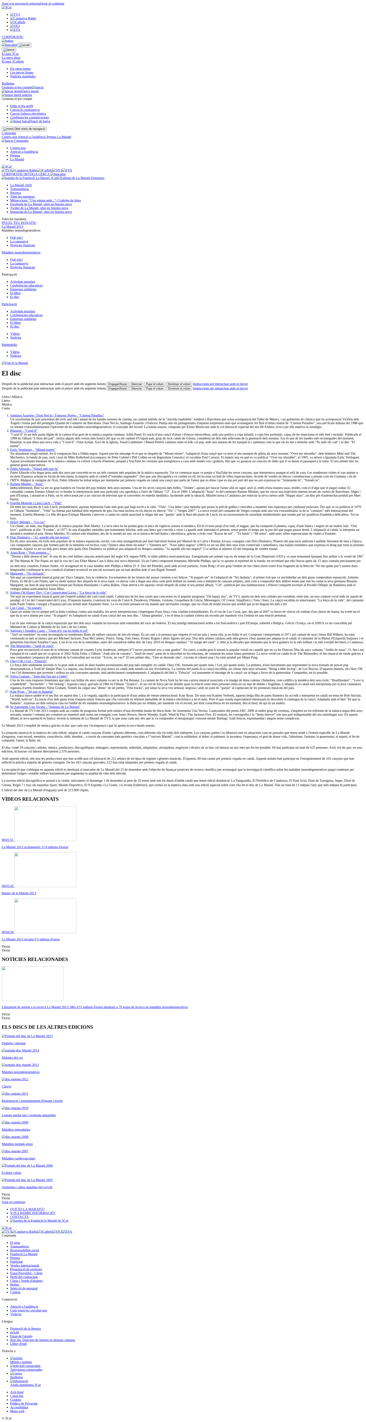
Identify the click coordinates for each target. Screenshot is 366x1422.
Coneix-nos (10, 137)
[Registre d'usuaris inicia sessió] (24, 45)
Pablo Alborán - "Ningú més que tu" (34, 469)
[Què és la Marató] (15, 363)
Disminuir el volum (179, 384)
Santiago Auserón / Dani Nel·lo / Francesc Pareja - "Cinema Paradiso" (57, 415)
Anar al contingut (52, 3)
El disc (14, 297)
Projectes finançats (22, 245)
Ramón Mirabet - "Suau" (27, 484)
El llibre (15, 293)
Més (45, 200)
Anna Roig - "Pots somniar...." (30, 552)
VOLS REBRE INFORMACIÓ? (32, 1213)
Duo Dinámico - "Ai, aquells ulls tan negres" (40, 537)
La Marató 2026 (21, 185)
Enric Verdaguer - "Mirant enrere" (33, 449)
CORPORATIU (13, 37)
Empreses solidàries (23, 289)
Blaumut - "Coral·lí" (23, 430)
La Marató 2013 (12, 226)
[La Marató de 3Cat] (53, 178)
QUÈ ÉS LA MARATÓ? (27, 1209)
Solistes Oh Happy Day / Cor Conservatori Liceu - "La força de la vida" (58, 592)
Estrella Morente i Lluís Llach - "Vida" (36, 503)
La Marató (64, 137)
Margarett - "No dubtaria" (27, 573)
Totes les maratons (22, 196)
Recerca (15, 193)
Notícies (15, 337)
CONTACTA (19, 1217)
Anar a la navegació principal (21, 3)
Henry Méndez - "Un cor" (27, 522)
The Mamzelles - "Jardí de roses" (32, 646)
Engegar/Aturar (117, 384)
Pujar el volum (155, 384)
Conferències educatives (26, 285)
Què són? (16, 237)
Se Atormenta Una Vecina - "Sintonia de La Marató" (45, 707)
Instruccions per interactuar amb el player (220, 384)
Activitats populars (22, 281)
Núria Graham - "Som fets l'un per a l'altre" (39, 676)
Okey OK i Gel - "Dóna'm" (28, 661)
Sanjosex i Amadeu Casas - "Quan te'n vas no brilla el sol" (49, 630)
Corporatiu (9, 133)
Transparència (19, 189)
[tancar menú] (7, 140)
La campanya (19, 241)
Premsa (52, 137)
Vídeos (15, 333)
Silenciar (136, 384)
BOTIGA (31, 174)
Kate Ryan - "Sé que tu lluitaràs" (32, 691)
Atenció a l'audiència (32, 137)
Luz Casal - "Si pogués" (26, 608)
